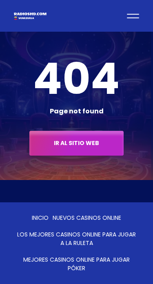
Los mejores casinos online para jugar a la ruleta (76, 238)
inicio (40, 218)
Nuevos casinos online (87, 218)
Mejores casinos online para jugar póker (76, 264)
